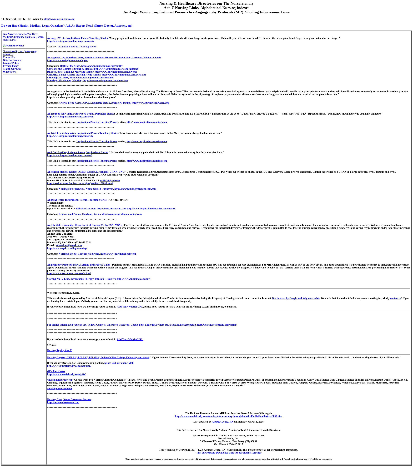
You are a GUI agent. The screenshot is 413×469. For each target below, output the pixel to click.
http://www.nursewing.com (111, 208)
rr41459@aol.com (110, 180)
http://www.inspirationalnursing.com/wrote (70, 41)
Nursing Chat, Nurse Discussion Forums (69, 399)
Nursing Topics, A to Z (59, 350)
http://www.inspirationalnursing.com (147, 122)
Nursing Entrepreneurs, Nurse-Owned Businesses (86, 188)
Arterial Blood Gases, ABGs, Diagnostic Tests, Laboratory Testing (95, 102)
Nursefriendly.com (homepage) (19, 51)
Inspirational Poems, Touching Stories (77, 46)
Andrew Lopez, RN (222, 421)
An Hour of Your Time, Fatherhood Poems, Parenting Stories (80, 113)
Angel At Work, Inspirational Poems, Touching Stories (76, 199)
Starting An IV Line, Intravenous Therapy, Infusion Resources (81, 278)
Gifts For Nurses (12, 60)
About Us (8, 54)
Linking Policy (11, 63)
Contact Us (9, 57)
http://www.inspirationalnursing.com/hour (70, 116)
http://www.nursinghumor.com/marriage (105, 80)
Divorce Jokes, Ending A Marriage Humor (70, 71)
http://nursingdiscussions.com (63, 402)
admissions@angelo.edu (69, 245)
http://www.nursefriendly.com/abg (150, 102)
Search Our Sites (12, 68)
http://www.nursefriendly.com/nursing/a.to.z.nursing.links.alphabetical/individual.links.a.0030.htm (228, 416)
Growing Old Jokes (57, 77)
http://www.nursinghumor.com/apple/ (67, 60)
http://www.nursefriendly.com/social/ (216, 324)
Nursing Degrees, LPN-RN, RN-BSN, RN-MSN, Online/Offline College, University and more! (98, 357)
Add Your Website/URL (130, 306)
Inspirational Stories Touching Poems (96, 122)
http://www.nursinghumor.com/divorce (116, 71)
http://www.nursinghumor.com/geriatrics (124, 74)
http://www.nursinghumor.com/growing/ (92, 77)
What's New (9, 71)
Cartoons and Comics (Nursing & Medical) (70, 68)
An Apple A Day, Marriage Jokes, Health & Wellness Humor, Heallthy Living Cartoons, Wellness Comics (104, 57)
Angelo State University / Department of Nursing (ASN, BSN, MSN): (84, 225)
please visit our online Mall (118, 363)
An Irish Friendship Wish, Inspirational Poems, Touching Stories (82, 133)
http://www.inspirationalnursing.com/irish (70, 136)
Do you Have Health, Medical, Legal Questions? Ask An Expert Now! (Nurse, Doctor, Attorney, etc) (66, 25)
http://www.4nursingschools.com (118, 253)
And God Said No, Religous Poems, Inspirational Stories (77, 152)
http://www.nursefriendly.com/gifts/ (66, 374)
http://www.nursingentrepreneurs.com (135, 188)
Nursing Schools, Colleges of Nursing (79, 253)
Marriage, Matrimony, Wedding (64, 80)
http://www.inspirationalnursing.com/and (69, 155)
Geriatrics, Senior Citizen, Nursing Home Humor (73, 74)
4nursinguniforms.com (59, 379)
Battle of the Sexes (70, 66)
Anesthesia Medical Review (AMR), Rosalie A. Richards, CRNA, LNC (85, 171)
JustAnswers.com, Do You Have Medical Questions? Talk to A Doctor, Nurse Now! (23, 37)
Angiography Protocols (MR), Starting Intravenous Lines (78, 264)
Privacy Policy (11, 66)
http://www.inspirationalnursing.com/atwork (151, 208)
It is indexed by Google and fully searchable (296, 298)
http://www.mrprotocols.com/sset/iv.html (69, 273)
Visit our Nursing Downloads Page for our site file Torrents (228, 452)
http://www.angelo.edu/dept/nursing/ (67, 248)
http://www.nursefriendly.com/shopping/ (69, 365)
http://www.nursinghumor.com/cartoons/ (116, 68)
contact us (395, 298)
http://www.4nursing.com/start (133, 278)
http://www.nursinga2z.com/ (59, 19)
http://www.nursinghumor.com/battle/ (101, 66)
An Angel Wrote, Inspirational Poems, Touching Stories (77, 38)
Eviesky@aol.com (86, 208)
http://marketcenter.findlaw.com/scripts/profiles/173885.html (80, 183)
